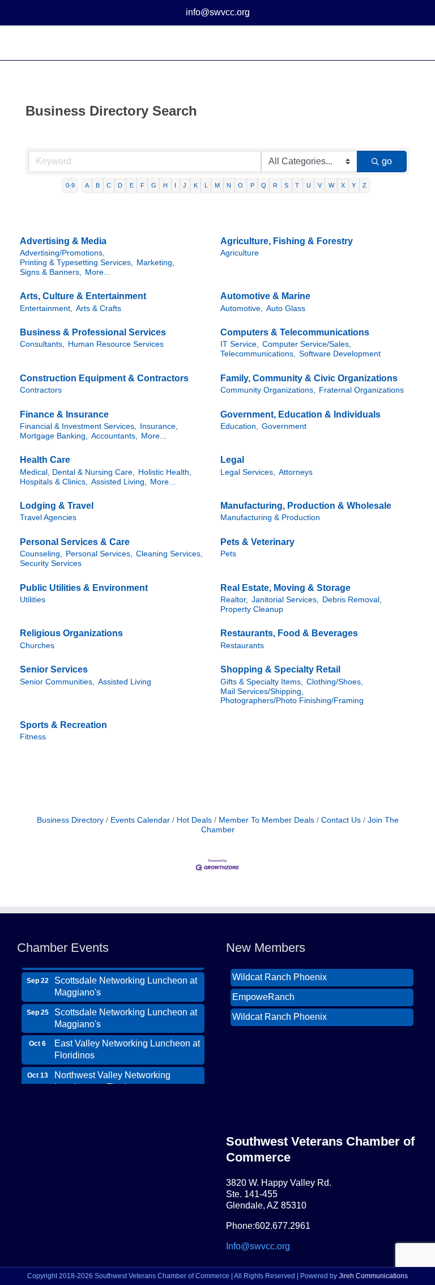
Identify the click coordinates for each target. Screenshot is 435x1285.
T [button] (297, 185)
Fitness (33, 737)
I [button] (175, 185)
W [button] (331, 185)
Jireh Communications (373, 1276)
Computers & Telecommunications (294, 332)
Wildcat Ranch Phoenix (279, 971)
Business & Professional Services (93, 332)
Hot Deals (194, 820)
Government (284, 426)
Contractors (41, 390)
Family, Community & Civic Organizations (309, 378)
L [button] (206, 185)
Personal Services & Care (75, 542)
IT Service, (239, 344)
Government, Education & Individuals (300, 414)
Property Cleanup (251, 609)
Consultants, (42, 344)
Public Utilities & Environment (84, 588)
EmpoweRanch (263, 990)
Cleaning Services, (169, 554)
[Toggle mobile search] (393, 43)
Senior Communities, (57, 682)
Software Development (340, 354)
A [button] (87, 185)
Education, (239, 426)
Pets (228, 554)
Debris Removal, (352, 599)
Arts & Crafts (98, 308)
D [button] (120, 185)
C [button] (108, 185)
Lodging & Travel (56, 505)
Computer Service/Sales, (306, 344)
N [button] (229, 185)
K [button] (196, 185)
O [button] (240, 185)
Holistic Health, (164, 472)
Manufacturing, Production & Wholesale (305, 505)
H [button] (165, 185)
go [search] (387, 161)
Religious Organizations (71, 633)
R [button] (275, 185)
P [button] (252, 185)
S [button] (286, 185)
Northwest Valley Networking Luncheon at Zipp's (112, 1075)
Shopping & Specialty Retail (280, 669)
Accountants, (114, 436)
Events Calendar (140, 820)
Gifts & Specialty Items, (261, 682)
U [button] (308, 185)
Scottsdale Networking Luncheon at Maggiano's (125, 980)
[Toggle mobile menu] (413, 43)
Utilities (32, 599)
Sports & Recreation (63, 725)
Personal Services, (99, 554)
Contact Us (341, 820)
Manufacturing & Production (270, 517)
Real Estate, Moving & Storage (285, 588)
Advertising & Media (63, 241)
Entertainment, (46, 308)
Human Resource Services (116, 344)
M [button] (217, 185)
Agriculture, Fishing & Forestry (286, 241)
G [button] (153, 185)
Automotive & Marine (265, 296)
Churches (37, 645)
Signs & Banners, (51, 272)
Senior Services (54, 669)
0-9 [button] (70, 185)
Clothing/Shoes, (334, 682)
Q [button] (263, 185)
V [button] (320, 185)
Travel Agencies (48, 517)
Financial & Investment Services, (78, 426)
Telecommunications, (258, 354)
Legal (232, 460)
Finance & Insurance (64, 414)
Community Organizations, (267, 390)
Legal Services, (247, 472)
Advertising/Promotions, (62, 253)
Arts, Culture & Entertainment (83, 296)
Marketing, (155, 262)
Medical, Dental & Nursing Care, (77, 472)
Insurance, (159, 426)
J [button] (184, 185)
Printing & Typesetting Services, (76, 262)
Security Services (51, 563)
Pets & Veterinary (257, 542)
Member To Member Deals (266, 820)
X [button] (343, 185)
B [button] (98, 185)
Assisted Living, (119, 482)
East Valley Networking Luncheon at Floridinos (127, 1043)
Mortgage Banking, (54, 436)
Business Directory (70, 820)
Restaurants (242, 645)
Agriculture (239, 253)
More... (97, 272)
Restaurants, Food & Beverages (289, 633)
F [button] (142, 185)
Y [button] (354, 185)
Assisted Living (124, 682)
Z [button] (364, 185)
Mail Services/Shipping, (262, 691)
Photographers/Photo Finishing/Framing (292, 700)
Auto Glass (285, 308)
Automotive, (241, 308)
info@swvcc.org (218, 12)
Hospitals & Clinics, (54, 482)
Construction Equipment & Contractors (104, 378)
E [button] (132, 185)
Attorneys (296, 472)
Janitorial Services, (285, 599)
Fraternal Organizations (361, 390)
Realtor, (234, 599)
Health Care (45, 460)
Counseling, (41, 554)
